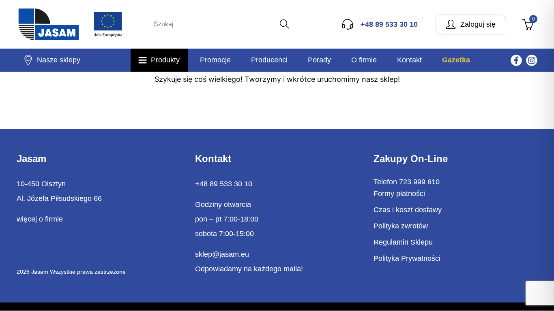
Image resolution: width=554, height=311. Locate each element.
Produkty (165, 60)
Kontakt (409, 60)
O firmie (364, 60)
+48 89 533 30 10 (223, 184)
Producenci (269, 60)
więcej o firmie (40, 219)
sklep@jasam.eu (222, 254)
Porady (319, 60)
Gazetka (456, 60)
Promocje (215, 60)
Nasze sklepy (58, 60)
